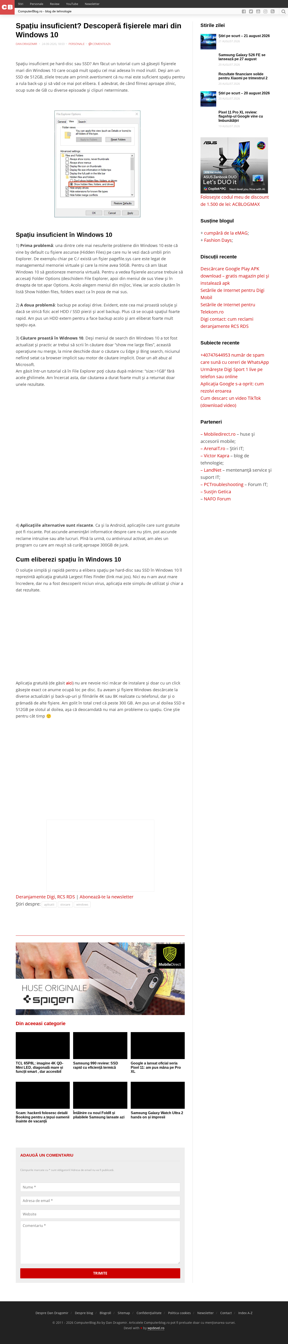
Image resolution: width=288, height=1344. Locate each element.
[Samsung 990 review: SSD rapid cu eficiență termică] (100, 1045)
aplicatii (49, 904)
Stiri (20, 4)
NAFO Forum (217, 499)
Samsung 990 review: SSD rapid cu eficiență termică (95, 1065)
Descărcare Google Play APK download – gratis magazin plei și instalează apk (234, 276)
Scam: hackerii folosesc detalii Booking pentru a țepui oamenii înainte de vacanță (42, 1117)
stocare (65, 904)
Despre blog (84, 1313)
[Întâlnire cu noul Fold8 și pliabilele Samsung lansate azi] (100, 1095)
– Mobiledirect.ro (218, 434)
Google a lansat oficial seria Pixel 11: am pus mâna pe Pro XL (156, 1067)
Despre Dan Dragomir (52, 1313)
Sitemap (124, 1313)
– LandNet (210, 470)
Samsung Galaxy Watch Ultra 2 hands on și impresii (157, 1115)
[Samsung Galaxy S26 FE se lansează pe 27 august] (208, 56)
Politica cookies (179, 1313)
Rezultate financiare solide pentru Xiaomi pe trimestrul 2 (243, 76)
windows (82, 904)
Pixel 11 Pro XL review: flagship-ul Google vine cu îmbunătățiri (240, 116)
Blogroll (105, 1313)
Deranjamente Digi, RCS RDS (45, 897)
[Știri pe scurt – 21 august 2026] (208, 37)
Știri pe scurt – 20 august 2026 (244, 93)
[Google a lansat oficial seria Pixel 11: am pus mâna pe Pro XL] (158, 1045)
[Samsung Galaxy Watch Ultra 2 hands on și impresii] (158, 1095)
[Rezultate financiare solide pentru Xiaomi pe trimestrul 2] (208, 76)
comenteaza (101, 44)
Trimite (100, 1273)
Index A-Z (245, 1313)
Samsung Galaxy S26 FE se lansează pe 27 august (242, 57)
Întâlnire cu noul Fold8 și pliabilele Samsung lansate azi (98, 1115)
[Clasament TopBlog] (236, 520)
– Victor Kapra (214, 456)
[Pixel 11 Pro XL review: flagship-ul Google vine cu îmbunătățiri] (208, 114)
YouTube (72, 4)
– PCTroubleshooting (221, 484)
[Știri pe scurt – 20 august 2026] (208, 95)
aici (69, 683)
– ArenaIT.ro (212, 448)
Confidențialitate (149, 1313)
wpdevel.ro (156, 1328)
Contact (226, 1313)
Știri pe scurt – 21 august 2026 (244, 36)
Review (54, 4)
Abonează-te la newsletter (106, 897)
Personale (36, 4)
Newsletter (92, 4)
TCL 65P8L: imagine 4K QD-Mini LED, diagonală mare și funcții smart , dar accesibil (39, 1067)
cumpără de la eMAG (226, 233)
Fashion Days (218, 240)
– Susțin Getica (215, 492)
